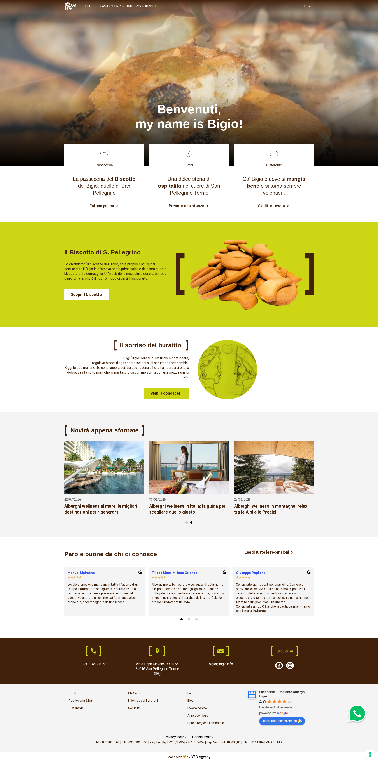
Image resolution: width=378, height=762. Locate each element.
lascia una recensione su (279, 721)
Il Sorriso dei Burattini (143, 700)
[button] (187, 522)
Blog (190, 700)
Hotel (72, 693)
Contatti (134, 708)
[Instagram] (290, 665)
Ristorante (76, 708)
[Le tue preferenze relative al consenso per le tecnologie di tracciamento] (370, 754)
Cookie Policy (202, 737)
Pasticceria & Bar (81, 700)
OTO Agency (200, 757)
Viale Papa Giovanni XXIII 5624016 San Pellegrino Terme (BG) (157, 669)
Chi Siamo (135, 693)
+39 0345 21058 (93, 664)
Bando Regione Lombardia (205, 723)
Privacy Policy (175, 737)
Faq (189, 693)
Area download (197, 715)
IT (304, 6)
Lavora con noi (197, 708)
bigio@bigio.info (221, 664)
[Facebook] (279, 665)
